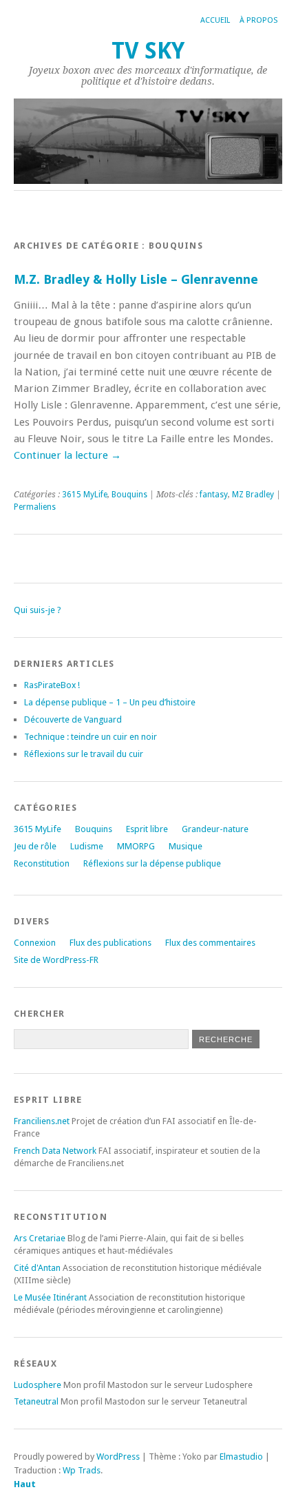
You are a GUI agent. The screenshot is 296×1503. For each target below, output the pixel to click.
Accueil (215, 20)
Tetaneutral (36, 1401)
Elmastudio (241, 1456)
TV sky (148, 50)
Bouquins (129, 494)
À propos (258, 20)
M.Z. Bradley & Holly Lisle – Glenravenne (136, 279)
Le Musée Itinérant (50, 1297)
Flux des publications (110, 942)
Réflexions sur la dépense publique (152, 863)
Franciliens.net (42, 1121)
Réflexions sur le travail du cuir (83, 754)
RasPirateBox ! (52, 685)
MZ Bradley (253, 494)
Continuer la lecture (67, 455)
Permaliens (35, 507)
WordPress (118, 1456)
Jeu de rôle (35, 846)
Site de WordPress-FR (56, 960)
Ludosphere (37, 1385)
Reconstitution (42, 863)
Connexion (35, 942)
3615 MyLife (84, 494)
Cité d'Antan (37, 1268)
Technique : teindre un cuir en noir (90, 737)
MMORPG (136, 846)
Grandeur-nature (215, 829)
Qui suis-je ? (37, 610)
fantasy (214, 494)
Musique (185, 846)
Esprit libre (147, 829)
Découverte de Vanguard (73, 719)
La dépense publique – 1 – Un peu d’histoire (109, 702)
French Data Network (55, 1151)
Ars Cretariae (39, 1238)
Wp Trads (82, 1470)
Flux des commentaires (210, 942)
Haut (25, 1484)
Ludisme (86, 846)
